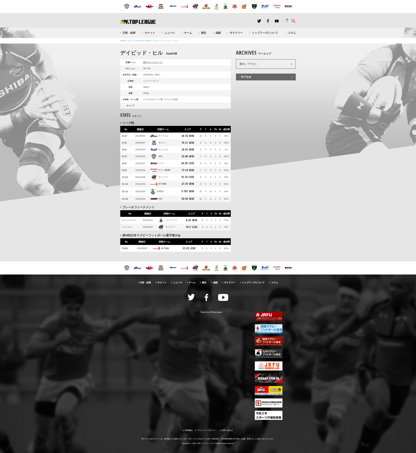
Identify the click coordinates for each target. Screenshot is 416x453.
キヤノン (162, 142)
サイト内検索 (293, 21)
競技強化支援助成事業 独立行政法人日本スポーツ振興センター (268, 403)
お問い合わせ (227, 430)
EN (287, 22)
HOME (122, 41)
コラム (292, 32)
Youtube (277, 21)
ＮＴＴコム (163, 136)
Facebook (268, 21)
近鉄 (160, 199)
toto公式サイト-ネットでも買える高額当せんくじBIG (268, 390)
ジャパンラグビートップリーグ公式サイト (138, 21)
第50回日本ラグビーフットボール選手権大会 (151, 235)
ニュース (169, 32)
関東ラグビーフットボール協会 (268, 328)
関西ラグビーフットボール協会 (268, 341)
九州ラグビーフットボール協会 (268, 353)
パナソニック (171, 220)
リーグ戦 (128, 122)
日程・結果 (129, 32)
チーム (188, 32)
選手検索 (246, 77)
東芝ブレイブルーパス (154, 41)
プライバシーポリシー (207, 430)
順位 (203, 32)
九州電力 (160, 191)
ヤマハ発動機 (164, 170)
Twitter (259, 21)
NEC (160, 156)
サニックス (163, 149)
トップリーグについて (265, 32)
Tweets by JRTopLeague (211, 312)
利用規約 (189, 430)
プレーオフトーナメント (138, 207)
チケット (150, 32)
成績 (218, 32)
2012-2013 (139, 41)
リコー (161, 163)
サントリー (163, 177)
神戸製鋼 (162, 184)
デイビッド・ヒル (171, 41)
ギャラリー (236, 32)
